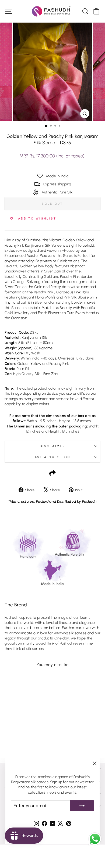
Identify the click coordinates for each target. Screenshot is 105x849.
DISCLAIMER (52, 446)
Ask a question (52, 457)
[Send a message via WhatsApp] (95, 839)
